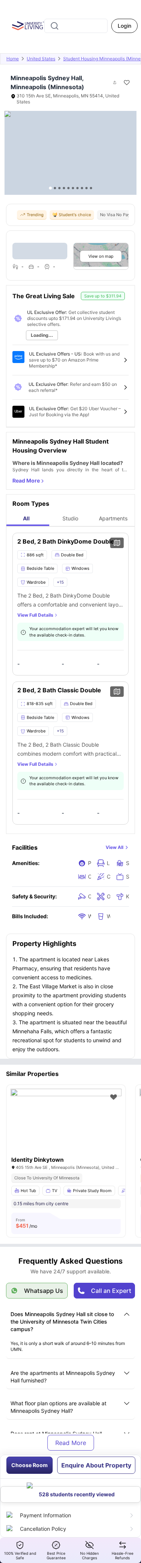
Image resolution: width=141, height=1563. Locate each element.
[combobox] (76, 26)
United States (41, 58)
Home (12, 58)
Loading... (42, 335)
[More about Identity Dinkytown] (66, 1126)
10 (91, 188)
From (26, 1223)
